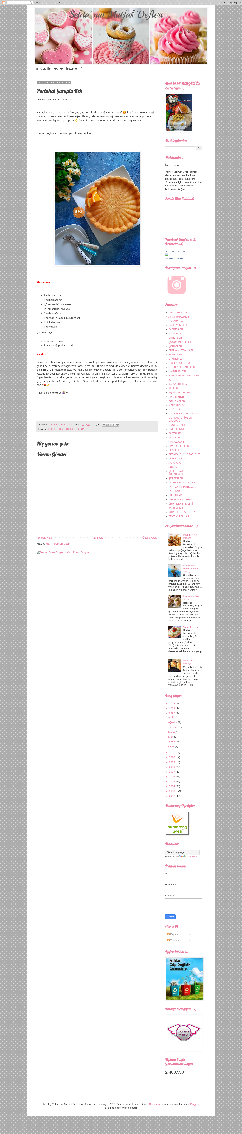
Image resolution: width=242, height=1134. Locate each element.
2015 (172, 781)
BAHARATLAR (176, 321)
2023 (172, 708)
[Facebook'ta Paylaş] (114, 425)
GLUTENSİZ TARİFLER (181, 367)
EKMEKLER (175, 354)
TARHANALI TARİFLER (181, 482)
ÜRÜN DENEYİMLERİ (180, 503)
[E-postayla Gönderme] (97, 424)
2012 (172, 796)
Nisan (171, 731)
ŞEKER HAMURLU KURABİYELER (179, 473)
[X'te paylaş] (110, 425)
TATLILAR (174, 491)
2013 (172, 791)
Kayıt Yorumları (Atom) (58, 543)
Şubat (172, 741)
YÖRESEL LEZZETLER (181, 512)
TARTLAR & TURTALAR (71, 429)
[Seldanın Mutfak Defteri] (166, 255)
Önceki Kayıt (149, 537)
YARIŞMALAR (176, 507)
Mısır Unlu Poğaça (189, 662)
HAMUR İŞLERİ (177, 371)
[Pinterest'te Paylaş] (117, 425)
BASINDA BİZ (176, 329)
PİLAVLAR (174, 437)
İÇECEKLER (175, 379)
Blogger (194, 1104)
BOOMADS (174, 333)
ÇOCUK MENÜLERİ (179, 342)
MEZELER (174, 409)
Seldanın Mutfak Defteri (175, 251)
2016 (172, 776)
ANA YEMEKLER (177, 312)
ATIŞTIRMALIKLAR (179, 316)
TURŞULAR (175, 495)
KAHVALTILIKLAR (178, 384)
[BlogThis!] (107, 425)
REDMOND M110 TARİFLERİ (184, 454)
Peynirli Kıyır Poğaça (190, 536)
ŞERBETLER (175, 478)
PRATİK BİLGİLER (178, 446)
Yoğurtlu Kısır (190, 627)
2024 (172, 703)
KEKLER (52, 429)
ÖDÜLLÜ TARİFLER (179, 425)
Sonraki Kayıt (45, 537)
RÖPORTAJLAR (177, 458)
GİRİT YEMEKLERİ (179, 363)
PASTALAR (174, 433)
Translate (191, 856)
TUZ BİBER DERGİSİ (180, 499)
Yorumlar (175, 940)
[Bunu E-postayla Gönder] (104, 425)
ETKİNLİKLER (176, 358)
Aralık (171, 717)
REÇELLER (174, 450)
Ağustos (173, 722)
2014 (172, 786)
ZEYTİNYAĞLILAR (178, 516)
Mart (171, 736)
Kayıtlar (174, 934)
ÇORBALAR (175, 346)
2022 (172, 713)
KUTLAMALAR (176, 400)
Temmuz (173, 727)
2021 (172, 752)
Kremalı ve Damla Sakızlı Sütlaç (190, 568)
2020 (172, 757)
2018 (172, 766)
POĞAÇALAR (176, 441)
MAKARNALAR (176, 405)
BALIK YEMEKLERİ (179, 325)
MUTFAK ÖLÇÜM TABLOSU (184, 413)
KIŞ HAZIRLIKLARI (179, 392)
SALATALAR (175, 462)
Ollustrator (155, 1104)
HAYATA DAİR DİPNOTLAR (183, 375)
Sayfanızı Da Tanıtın (174, 258)
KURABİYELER (176, 396)
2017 (172, 771)
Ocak (171, 746)
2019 (172, 762)
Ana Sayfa (97, 537)
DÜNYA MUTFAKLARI (180, 350)
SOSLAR (173, 466)
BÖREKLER (175, 337)
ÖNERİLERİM (176, 429)
